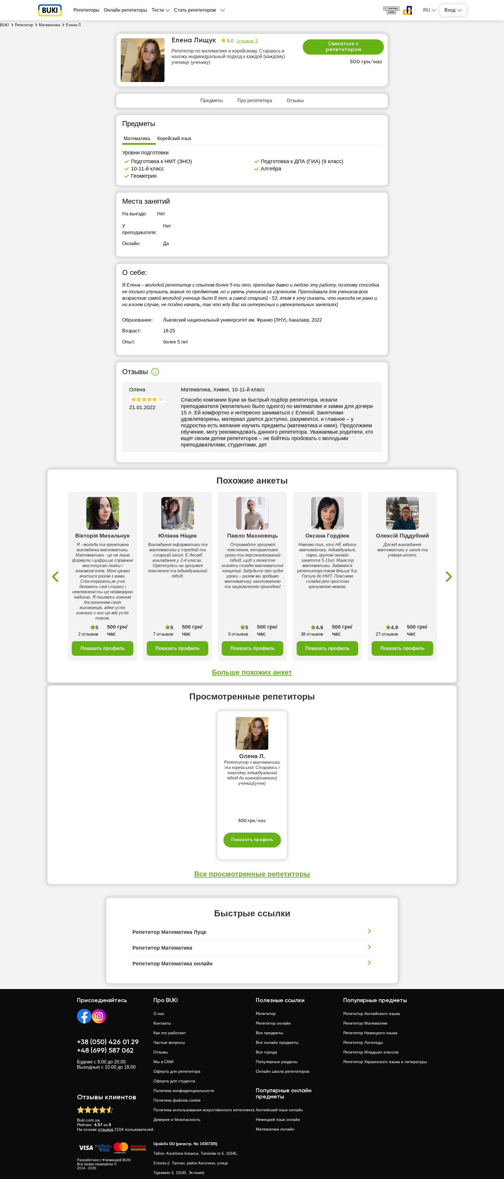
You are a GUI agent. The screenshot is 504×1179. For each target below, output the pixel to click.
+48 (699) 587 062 (105, 1050)
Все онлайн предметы (277, 1042)
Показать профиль (102, 648)
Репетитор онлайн (273, 1023)
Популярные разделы (277, 1061)
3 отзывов (238, 634)
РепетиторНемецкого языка (370, 1032)
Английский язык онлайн (279, 1110)
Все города (266, 1052)
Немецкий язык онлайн (278, 1119)
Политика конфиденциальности (183, 1090)
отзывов (105, 1129)
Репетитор (266, 1013)
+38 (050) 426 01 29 (108, 1042)
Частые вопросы (169, 1042)
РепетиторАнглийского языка (371, 1013)
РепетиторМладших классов (370, 1052)
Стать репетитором (195, 10)
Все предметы (269, 1032)
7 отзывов (163, 634)
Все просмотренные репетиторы (252, 874)
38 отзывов (312, 634)
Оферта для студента (174, 1081)
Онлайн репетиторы (125, 10)
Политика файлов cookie (177, 1100)
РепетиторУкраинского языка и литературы (385, 1061)
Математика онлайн (275, 1129)
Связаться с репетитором (343, 46)
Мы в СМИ (163, 1061)
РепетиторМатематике (365, 1023)
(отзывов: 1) (247, 41)
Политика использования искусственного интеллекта (204, 1110)
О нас (158, 1013)
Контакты (162, 1023)
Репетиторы (86, 10)
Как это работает (169, 1032)
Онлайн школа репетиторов (282, 1071)
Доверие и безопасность (176, 1119)
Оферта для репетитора (176, 1071)
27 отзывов (387, 634)
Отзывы (160, 1052)
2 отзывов (88, 634)
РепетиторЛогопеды (363, 1042)
